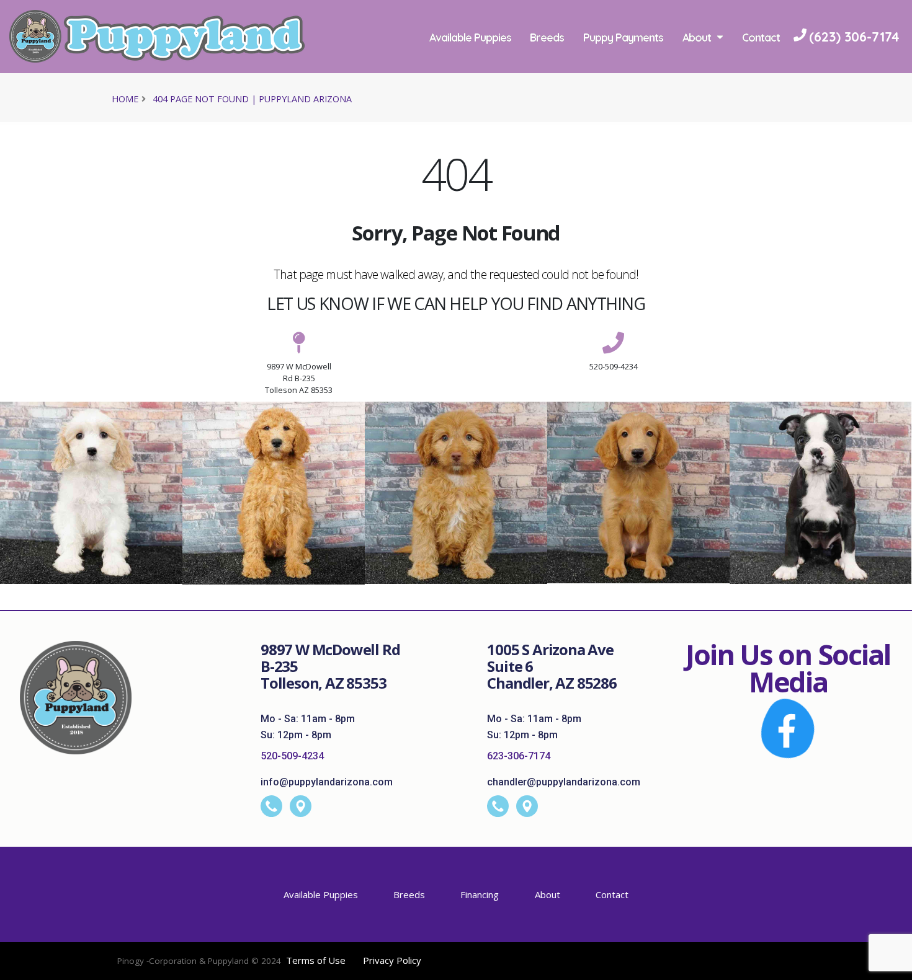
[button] (890, 966)
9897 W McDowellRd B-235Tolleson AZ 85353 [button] (299, 378)
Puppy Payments (623, 37)
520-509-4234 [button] (613, 366)
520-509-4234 (292, 756)
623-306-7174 (518, 756)
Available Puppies (470, 37)
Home (125, 99)
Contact (761, 37)
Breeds (547, 37)
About (696, 37)
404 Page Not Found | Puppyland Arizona (252, 99)
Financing (479, 894)
